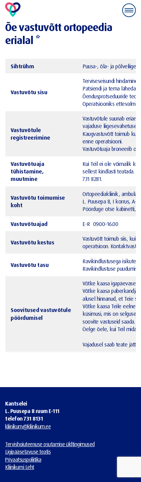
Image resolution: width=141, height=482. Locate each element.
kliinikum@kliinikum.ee (28, 426)
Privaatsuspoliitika (23, 459)
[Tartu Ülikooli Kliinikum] (13, 10)
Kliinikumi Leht (19, 467)
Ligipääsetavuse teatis (28, 451)
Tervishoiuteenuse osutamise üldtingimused (50, 444)
